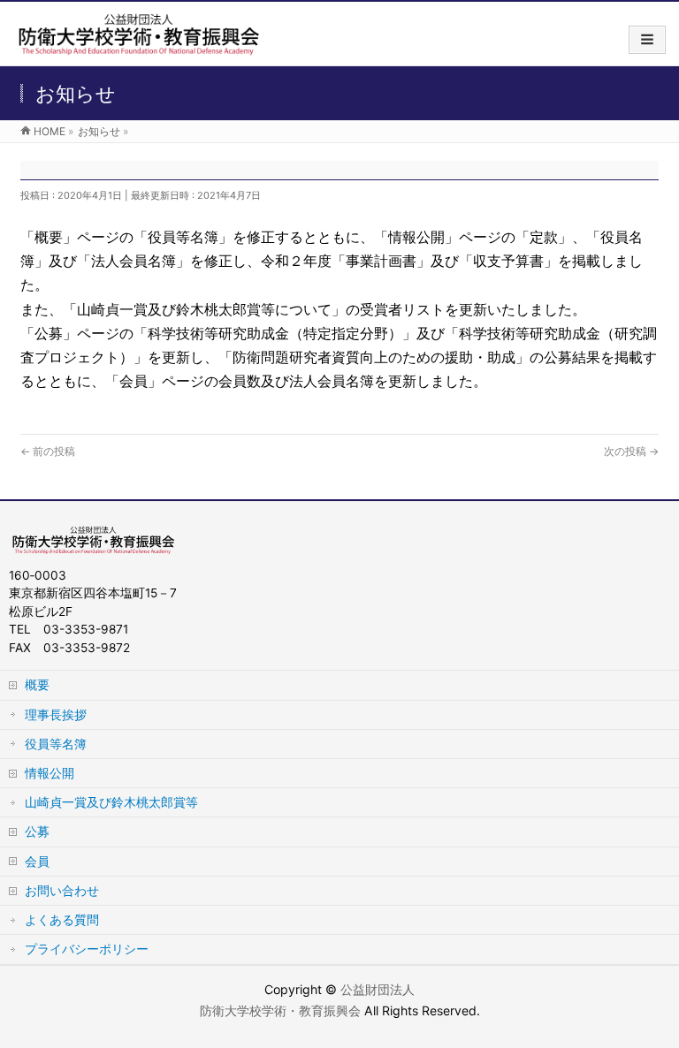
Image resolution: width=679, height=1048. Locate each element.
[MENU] (647, 40)
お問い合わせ (62, 890)
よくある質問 (62, 919)
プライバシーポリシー (87, 948)
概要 (37, 684)
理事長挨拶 (56, 714)
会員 (37, 861)
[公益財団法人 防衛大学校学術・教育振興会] (138, 45)
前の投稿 (47, 451)
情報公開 (49, 772)
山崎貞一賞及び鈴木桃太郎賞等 (111, 801)
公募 (37, 831)
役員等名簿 (56, 743)
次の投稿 (631, 451)
